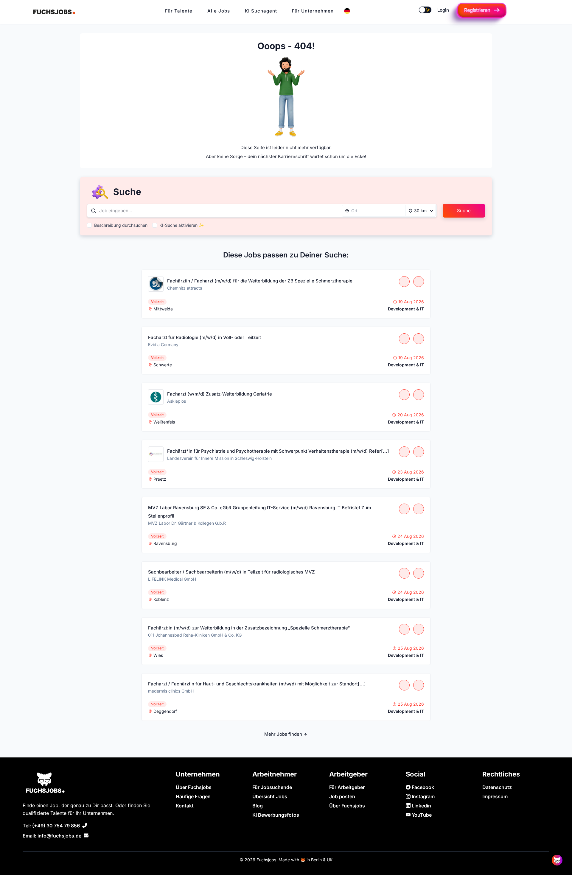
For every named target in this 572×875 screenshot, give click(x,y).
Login (443, 10)
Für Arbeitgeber (347, 787)
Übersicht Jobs (269, 796)
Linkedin (421, 806)
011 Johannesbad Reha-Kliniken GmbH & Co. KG (195, 635)
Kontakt (185, 806)
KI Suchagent (261, 11)
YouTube (421, 815)
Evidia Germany (163, 344)
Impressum (495, 796)
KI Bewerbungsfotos (275, 815)
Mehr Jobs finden (283, 734)
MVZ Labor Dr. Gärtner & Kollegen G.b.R (187, 523)
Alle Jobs (218, 11)
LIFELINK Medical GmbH (172, 579)
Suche (464, 210)
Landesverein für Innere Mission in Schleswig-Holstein (219, 458)
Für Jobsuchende (272, 787)
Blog (257, 806)
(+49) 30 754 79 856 (56, 826)
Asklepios (176, 401)
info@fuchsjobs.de (59, 836)
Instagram (423, 796)
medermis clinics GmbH (171, 690)
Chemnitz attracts (184, 287)
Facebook (422, 787)
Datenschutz (497, 787)
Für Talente (178, 11)
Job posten (342, 796)
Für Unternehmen (313, 11)
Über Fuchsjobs (194, 787)
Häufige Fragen (193, 796)
